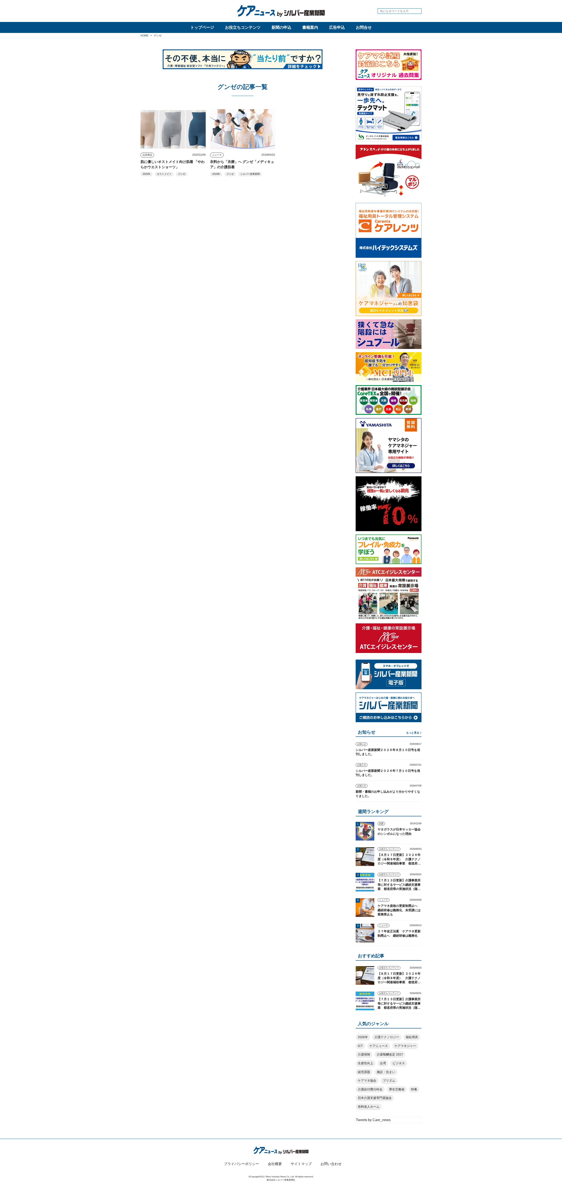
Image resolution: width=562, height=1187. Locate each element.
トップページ (202, 27)
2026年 (363, 1037)
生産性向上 (365, 1063)
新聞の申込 (281, 27)
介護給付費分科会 (370, 1089)
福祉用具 (412, 1037)
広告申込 (337, 27)
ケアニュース (378, 1046)
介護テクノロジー (387, 1037)
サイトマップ (301, 1164)
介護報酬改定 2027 (390, 1054)
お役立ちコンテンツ (243, 27)
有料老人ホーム (368, 1106)
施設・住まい (386, 1072)
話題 (381, 823)
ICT (360, 1046)
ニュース (217, 154)
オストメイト (164, 174)
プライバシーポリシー (241, 1164)
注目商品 (147, 154)
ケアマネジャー (405, 1046)
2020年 (146, 174)
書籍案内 (310, 27)
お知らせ (361, 744)
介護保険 (364, 1054)
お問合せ (364, 27)
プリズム (389, 1080)
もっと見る (412, 732)
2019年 (216, 174)
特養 (414, 1089)
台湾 (383, 1063)
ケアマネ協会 (367, 1080)
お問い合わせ (331, 1164)
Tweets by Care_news (373, 1120)
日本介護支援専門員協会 (375, 1098)
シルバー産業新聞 (250, 174)
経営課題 (364, 1072)
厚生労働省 (396, 1089)
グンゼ (181, 174)
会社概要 (275, 1164)
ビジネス (399, 1063)
